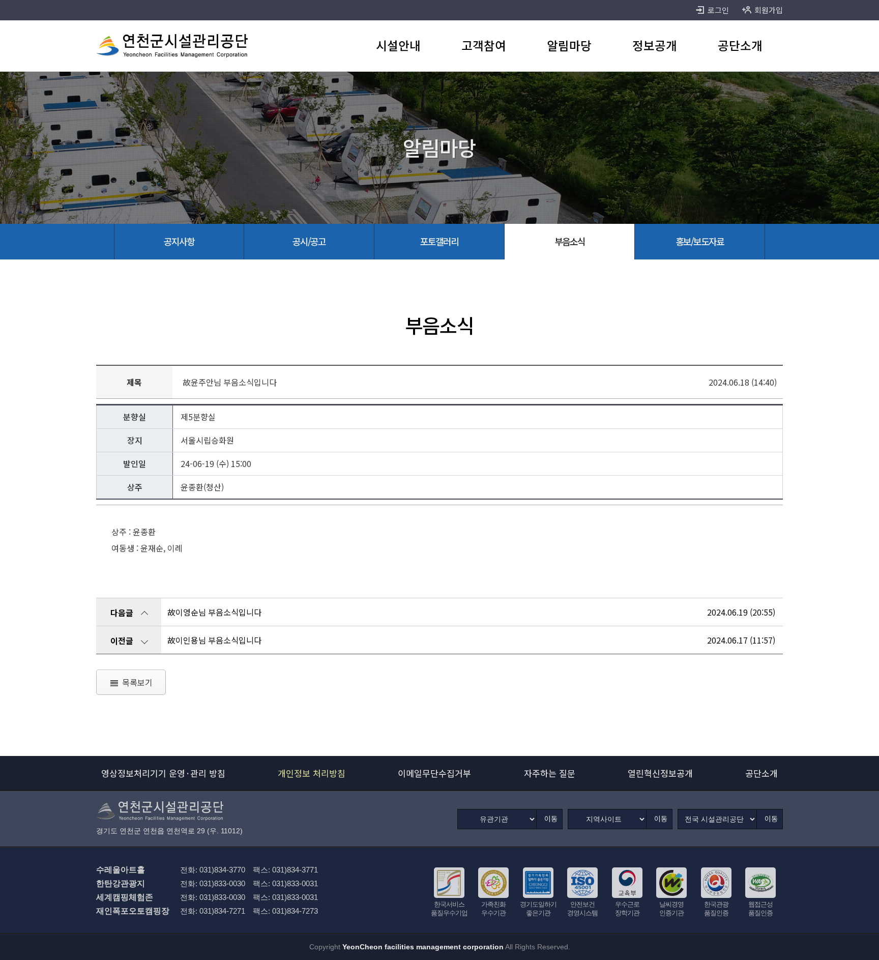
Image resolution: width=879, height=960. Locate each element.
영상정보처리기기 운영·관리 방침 (163, 773)
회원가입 (768, 10)
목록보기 (137, 682)
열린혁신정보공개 (660, 773)
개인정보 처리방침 (311, 773)
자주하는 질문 (549, 773)
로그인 (718, 10)
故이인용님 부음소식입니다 (214, 640)
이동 (551, 818)
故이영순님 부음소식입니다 (214, 612)
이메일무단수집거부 (434, 773)
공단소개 (761, 773)
